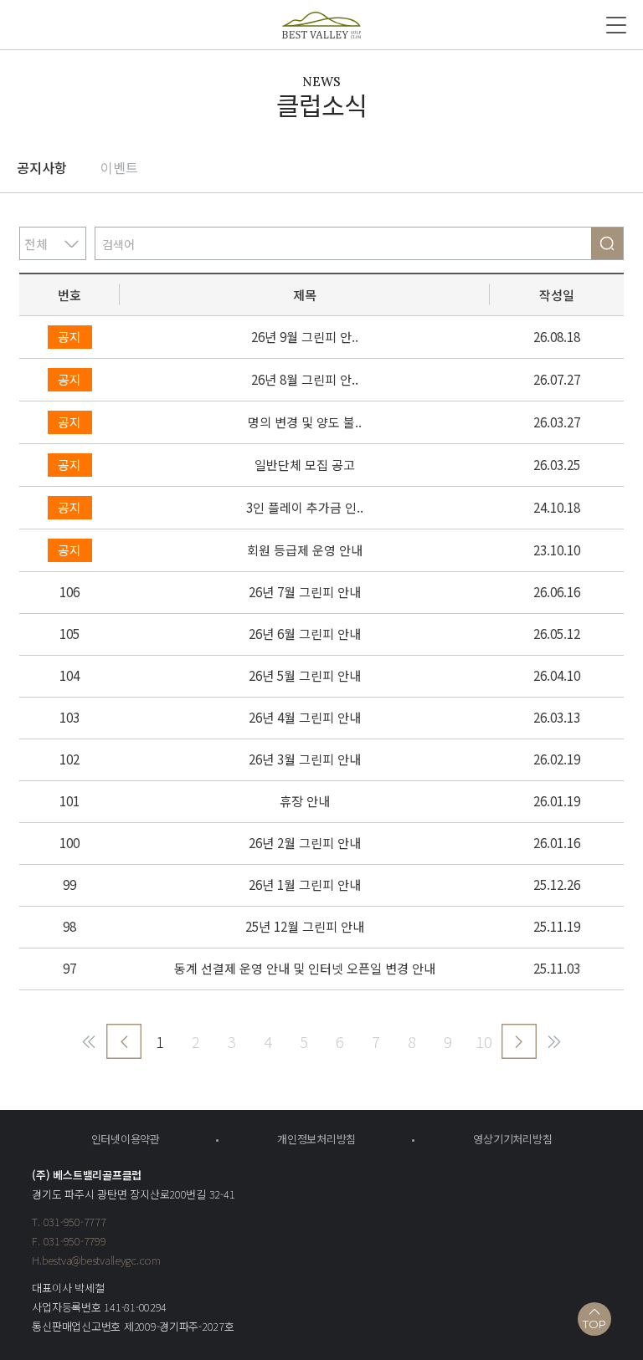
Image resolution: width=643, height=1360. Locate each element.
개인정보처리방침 (316, 1139)
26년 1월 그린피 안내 (305, 884)
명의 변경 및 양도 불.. (305, 422)
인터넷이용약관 (125, 1139)
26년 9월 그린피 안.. (304, 336)
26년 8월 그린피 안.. (304, 379)
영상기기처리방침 (512, 1139)
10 (484, 1041)
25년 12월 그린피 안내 (304, 926)
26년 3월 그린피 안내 (305, 759)
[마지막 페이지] (554, 1042)
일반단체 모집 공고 (305, 464)
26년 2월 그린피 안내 (305, 842)
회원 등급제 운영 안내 (305, 550)
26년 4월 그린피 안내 (305, 717)
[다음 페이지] (519, 1042)
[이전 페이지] (123, 1042)
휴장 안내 (305, 801)
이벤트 (119, 167)
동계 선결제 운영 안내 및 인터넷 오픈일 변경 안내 (304, 968)
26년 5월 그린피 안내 (305, 675)
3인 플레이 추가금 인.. (304, 507)
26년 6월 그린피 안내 (305, 633)
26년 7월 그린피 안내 (305, 592)
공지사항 (42, 167)
